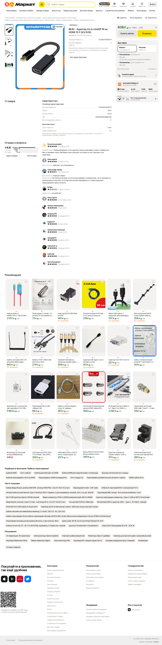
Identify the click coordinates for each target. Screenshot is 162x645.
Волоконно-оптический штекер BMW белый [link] (16, 453)
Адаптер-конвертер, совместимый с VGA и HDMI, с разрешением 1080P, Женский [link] (117, 453)
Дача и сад (51, 606)
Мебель (50, 574)
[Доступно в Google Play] (12, 582)
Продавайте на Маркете (95, 613)
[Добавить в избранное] (26, 282)
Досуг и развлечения (55, 570)
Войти (152, 4)
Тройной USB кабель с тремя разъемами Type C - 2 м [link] (68, 361)
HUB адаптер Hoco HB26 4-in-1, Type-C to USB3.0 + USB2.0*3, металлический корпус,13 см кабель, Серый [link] (119, 407)
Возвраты (90, 584)
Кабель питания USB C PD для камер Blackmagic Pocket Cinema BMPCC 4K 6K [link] (17, 361)
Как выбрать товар (93, 570)
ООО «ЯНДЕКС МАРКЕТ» (149, 639)
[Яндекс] (156, 642)
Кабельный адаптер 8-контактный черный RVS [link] (143, 453)
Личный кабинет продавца (96, 609)
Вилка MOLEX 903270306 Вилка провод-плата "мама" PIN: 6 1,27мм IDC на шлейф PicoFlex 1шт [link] (93, 453)
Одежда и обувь (53, 588)
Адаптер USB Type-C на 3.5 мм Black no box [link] (93, 361)
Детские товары (53, 627)
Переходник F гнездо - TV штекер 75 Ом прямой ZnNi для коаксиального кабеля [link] (42, 315)
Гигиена (50, 581)
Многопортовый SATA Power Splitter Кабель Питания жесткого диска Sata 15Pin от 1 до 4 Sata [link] (143, 315)
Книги (49, 609)
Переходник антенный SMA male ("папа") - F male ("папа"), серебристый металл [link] (144, 407)
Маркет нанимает (134, 584)
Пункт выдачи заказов (136, 581)
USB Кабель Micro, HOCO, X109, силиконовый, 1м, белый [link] (67, 453)
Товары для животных (55, 620)
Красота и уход (53, 599)
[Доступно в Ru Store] (27, 582)
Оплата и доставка (93, 574)
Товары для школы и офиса (57, 613)
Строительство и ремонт (56, 623)
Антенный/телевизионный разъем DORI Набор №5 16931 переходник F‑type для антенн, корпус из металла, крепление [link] (93, 407)
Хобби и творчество (55, 602)
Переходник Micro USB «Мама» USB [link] (41, 407)
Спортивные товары (55, 616)
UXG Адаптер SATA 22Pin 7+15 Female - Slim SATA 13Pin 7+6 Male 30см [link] (42, 453)
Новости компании (135, 570)
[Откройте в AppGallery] (20, 582)
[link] (11, 473)
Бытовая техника (53, 577)
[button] (78, 57)
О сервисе (90, 581)
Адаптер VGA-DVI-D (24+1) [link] (119, 360)
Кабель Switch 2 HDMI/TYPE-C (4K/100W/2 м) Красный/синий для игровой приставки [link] (17, 315)
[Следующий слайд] (60, 56)
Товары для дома (53, 591)
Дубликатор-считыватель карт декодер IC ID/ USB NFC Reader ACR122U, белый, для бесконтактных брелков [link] (17, 407)
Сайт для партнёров (94, 620)
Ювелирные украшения (56, 631)
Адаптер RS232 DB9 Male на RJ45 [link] (67, 315)
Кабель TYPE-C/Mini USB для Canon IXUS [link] (41, 361)
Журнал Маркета (92, 588)
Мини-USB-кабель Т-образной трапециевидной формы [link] (119, 315)
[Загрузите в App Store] (4, 582)
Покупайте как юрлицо (95, 577)
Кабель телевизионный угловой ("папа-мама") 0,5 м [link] (144, 361)
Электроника (52, 584)
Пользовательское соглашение (30, 640)
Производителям (134, 577)
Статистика (10, 640)
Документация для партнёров (97, 616)
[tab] (11, 11)
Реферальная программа (137, 574)
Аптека (50, 595)
